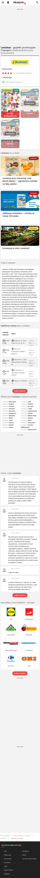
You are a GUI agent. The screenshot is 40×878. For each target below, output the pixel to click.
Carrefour (7, 862)
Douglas (7, 874)
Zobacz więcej (20, 391)
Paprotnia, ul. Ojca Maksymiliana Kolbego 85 (19, 362)
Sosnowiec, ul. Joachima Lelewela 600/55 (18, 372)
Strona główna (4, 836)
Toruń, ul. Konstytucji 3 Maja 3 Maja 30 (18, 351)
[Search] (37, 2)
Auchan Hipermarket (29, 859)
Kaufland (25, 851)
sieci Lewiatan (15, 326)
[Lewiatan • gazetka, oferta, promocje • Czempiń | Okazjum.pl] (20, 62)
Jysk (5, 866)
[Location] (8, 2)
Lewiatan (3, 838)
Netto (24, 855)
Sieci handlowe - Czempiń (22, 836)
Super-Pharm (8, 870)
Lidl (5, 851)
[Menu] (3, 2)
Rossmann (7, 859)
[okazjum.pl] (20, 3)
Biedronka (7, 855)
